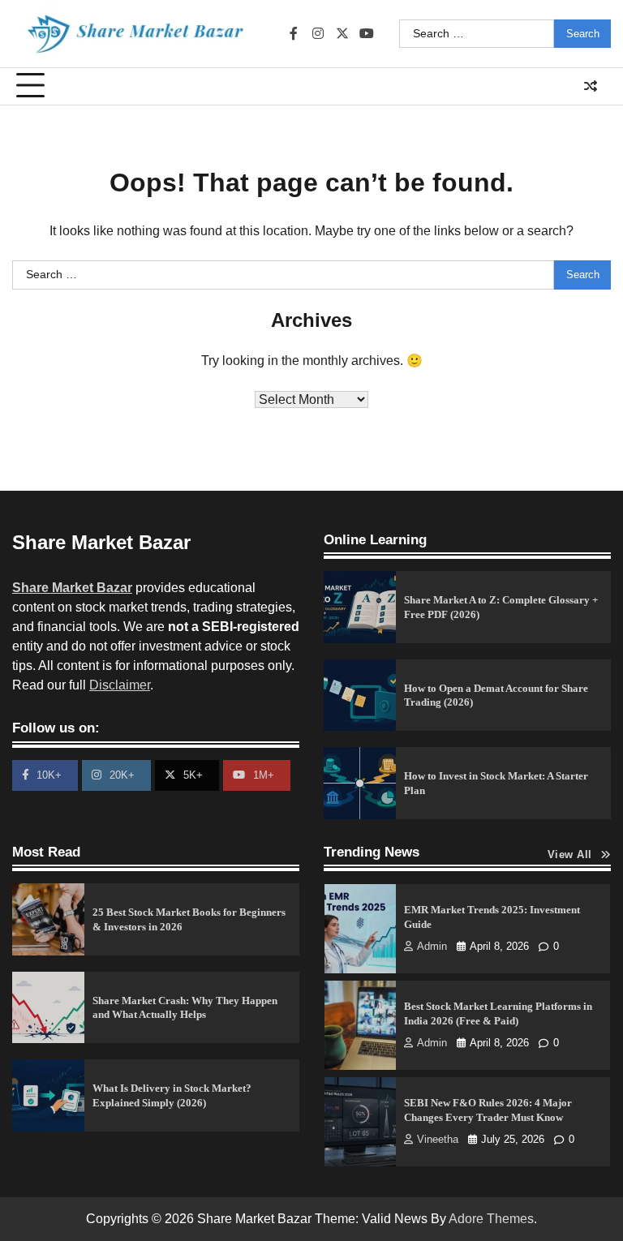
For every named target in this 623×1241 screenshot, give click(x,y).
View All (570, 855)
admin (432, 946)
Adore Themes (491, 1219)
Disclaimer (119, 685)
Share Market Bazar (72, 588)
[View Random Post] (590, 86)
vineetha (437, 1139)
